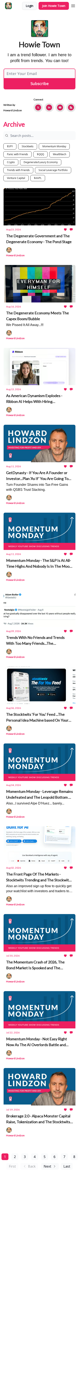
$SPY (10, 146)
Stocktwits (27, 146)
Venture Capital (16, 178)
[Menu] (73, 5)
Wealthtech (59, 154)
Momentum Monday (54, 146)
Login (29, 6)
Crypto (11, 162)
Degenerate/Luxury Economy (41, 162)
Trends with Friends (18, 170)
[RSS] (71, 107)
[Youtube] (60, 107)
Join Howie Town (53, 6)
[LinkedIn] (49, 107)
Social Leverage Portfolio (53, 170)
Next (47, 1166)
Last (66, 1166)
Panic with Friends (17, 154)
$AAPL (38, 178)
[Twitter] (38, 107)
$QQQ (40, 154)
